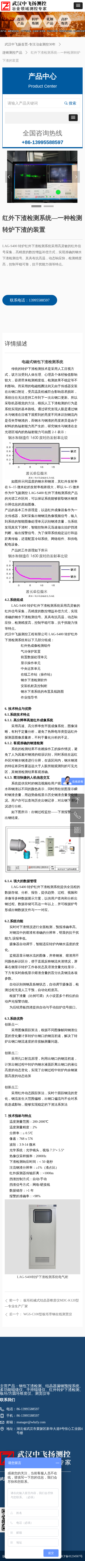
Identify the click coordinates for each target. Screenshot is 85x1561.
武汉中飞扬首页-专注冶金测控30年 (30, 44)
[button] (78, 5)
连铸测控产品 (12, 52)
